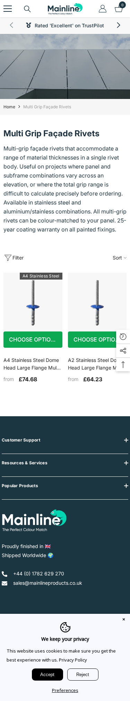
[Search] (27, 9)
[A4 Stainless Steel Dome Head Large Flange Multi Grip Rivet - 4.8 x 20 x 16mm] (32, 302)
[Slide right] (118, 25)
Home (9, 106)
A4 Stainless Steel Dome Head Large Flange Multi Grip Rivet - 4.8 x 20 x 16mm (31, 364)
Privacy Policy (73, 660)
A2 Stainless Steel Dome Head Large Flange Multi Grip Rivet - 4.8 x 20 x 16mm (96, 364)
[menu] (7, 8)
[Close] (123, 620)
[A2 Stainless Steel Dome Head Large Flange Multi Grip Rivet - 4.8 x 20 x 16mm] (97, 302)
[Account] (102, 8)
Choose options (33, 339)
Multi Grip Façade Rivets (47, 106)
